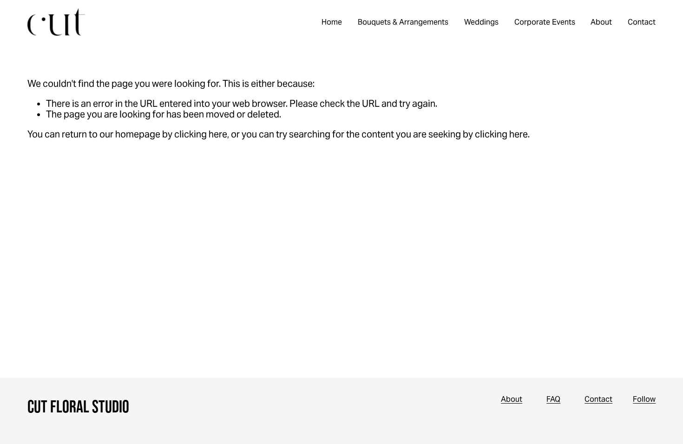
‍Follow (644, 399)
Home (332, 22)
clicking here (200, 134)
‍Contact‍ (598, 399)
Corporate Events (544, 22)
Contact (642, 22)
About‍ (511, 399)
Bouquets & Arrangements (403, 22)
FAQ (553, 399)
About (601, 22)
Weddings (481, 22)
